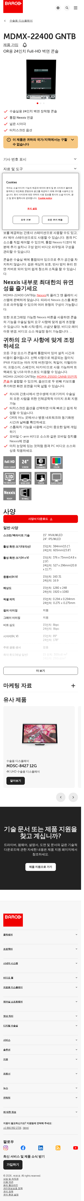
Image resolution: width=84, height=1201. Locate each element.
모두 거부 (26, 220)
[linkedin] (40, 1148)
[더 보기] (40, 671)
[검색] (67, 8)
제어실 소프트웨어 (13, 1001)
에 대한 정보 (9, 1112)
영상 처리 (8, 1016)
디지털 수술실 (10, 1025)
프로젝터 (8, 949)
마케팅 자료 (17, 685)
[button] (37, 103)
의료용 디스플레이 (13, 987)
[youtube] (75, 1148)
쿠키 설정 (32, 208)
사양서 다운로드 (38, 518)
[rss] (58, 1148)
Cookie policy (45, 198)
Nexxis (41, 295)
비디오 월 (8, 977)
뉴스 (5, 1088)
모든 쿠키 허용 (55, 220)
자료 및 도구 (13, 169)
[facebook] (23, 1148)
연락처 (6, 1097)
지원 (5, 1059)
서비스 (6, 1040)
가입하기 (13, 1164)
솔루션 (6, 1049)
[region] (40, 201)
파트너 (6, 1073)
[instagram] (5, 1148)
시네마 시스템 (10, 963)
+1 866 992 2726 (16, 1128)
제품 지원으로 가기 (40, 866)
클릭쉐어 (8, 934)
